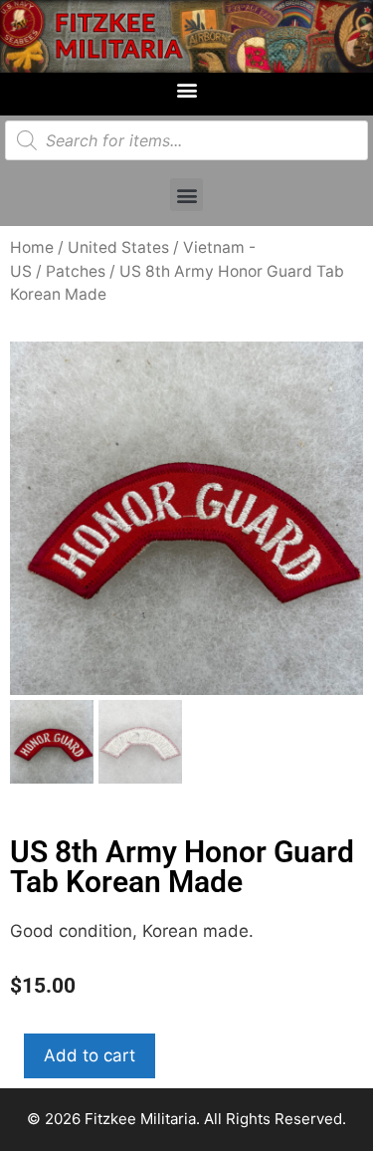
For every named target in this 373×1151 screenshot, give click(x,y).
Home (32, 247)
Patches (75, 271)
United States (118, 247)
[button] (186, 89)
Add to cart (89, 1055)
